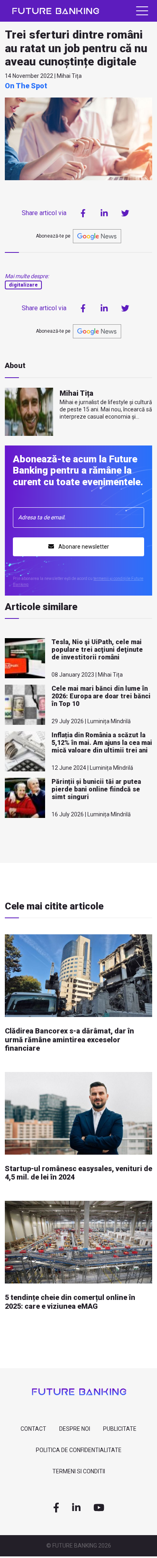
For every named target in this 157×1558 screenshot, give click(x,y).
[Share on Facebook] (83, 213)
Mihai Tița (76, 393)
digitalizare (23, 285)
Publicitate (119, 1429)
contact (33, 1429)
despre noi (74, 1429)
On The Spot (26, 85)
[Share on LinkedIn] (104, 213)
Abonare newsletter (83, 546)
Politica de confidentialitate (79, 1450)
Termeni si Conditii (78, 1471)
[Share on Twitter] (125, 213)
